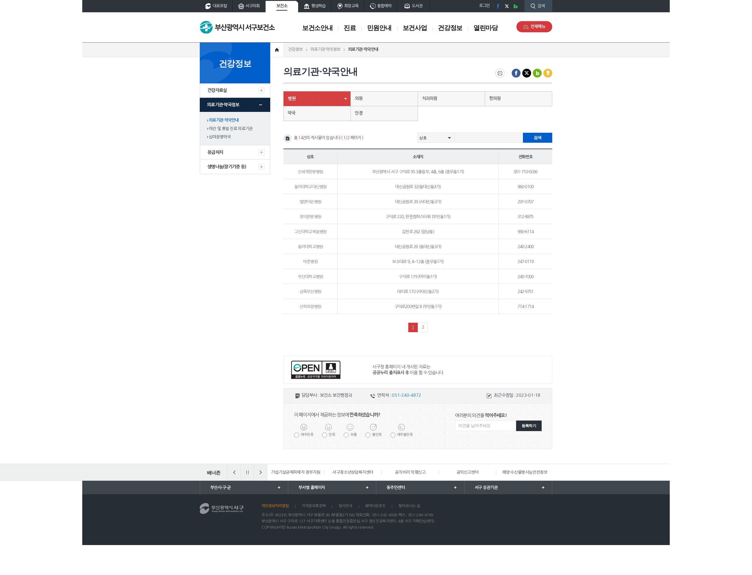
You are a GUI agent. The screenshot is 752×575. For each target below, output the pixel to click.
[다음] (260, 472)
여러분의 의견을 (481, 415)
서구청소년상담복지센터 (353, 472)
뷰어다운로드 (375, 506)
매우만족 (307, 434)
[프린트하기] (500, 73)
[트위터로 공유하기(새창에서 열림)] (526, 73)
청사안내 (345, 506)
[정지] (247, 472)
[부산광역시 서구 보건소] (237, 27)
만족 (332, 434)
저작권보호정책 (313, 506)
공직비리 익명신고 (410, 472)
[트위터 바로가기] (506, 6)
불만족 (377, 434)
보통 (353, 434)
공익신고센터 (467, 472)
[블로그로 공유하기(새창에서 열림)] (537, 73)
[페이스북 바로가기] (498, 6)
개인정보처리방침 (275, 506)
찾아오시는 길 (409, 506)
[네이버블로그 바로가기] (515, 6)
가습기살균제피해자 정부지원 (295, 472)
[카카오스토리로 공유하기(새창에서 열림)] (547, 73)
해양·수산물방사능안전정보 (525, 472)
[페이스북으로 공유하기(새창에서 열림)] (516, 73)
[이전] (234, 472)
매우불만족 (405, 434)
